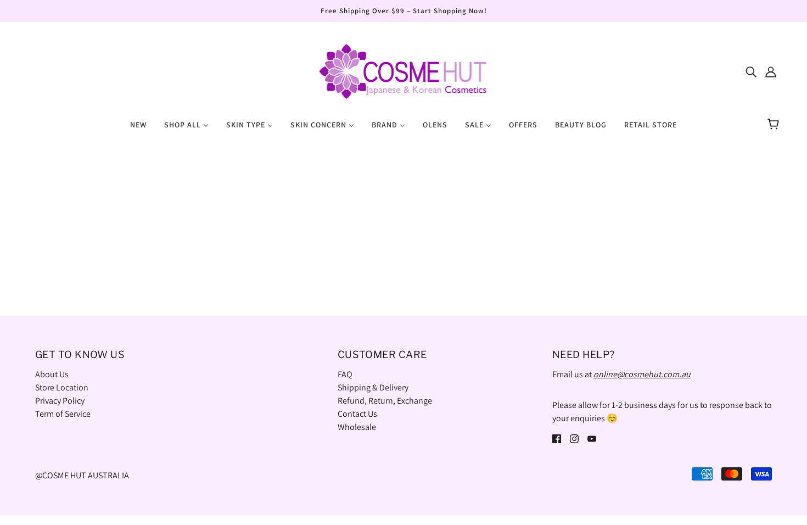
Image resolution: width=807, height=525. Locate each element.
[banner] (403, 70)
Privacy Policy (60, 400)
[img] (751, 71)
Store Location (61, 387)
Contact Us (357, 414)
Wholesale (357, 427)
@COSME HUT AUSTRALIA (82, 475)
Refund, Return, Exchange (385, 400)
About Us (52, 374)
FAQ (345, 374)
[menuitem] (138, 124)
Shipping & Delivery (373, 387)
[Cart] (774, 125)
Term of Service (63, 414)
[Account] (771, 71)
